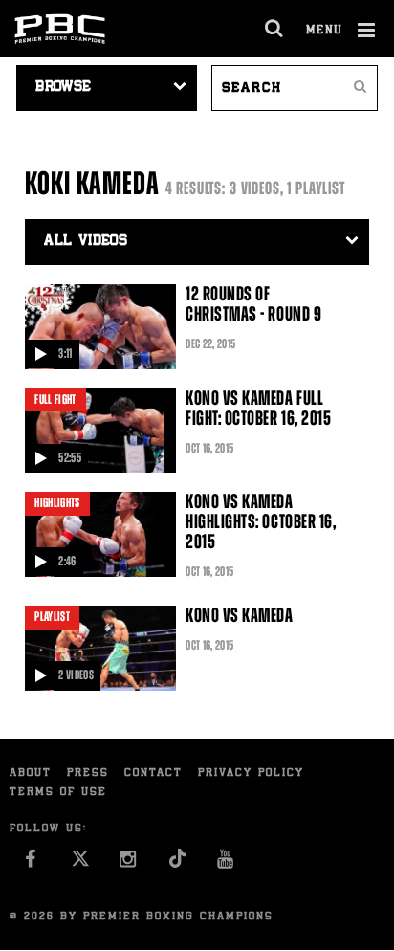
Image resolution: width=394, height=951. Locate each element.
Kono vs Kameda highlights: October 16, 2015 (261, 521)
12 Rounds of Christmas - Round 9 (253, 303)
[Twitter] (79, 864)
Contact (153, 773)
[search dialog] (275, 28)
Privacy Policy (251, 773)
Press (88, 773)
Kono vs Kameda (239, 615)
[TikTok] (177, 864)
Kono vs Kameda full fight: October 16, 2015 (258, 408)
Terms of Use (58, 792)
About (31, 773)
